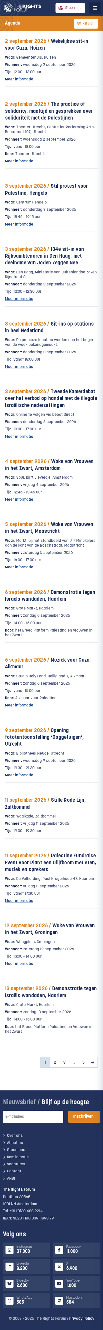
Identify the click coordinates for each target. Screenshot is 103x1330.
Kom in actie (18, 1157)
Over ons (15, 1136)
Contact (14, 1171)
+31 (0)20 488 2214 (26, 1211)
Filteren (88, 24)
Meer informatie (19, 79)
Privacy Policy (81, 1319)
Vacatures (16, 1164)
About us (15, 1143)
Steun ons (73, 8)
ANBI (11, 1179)
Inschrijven (83, 1116)
